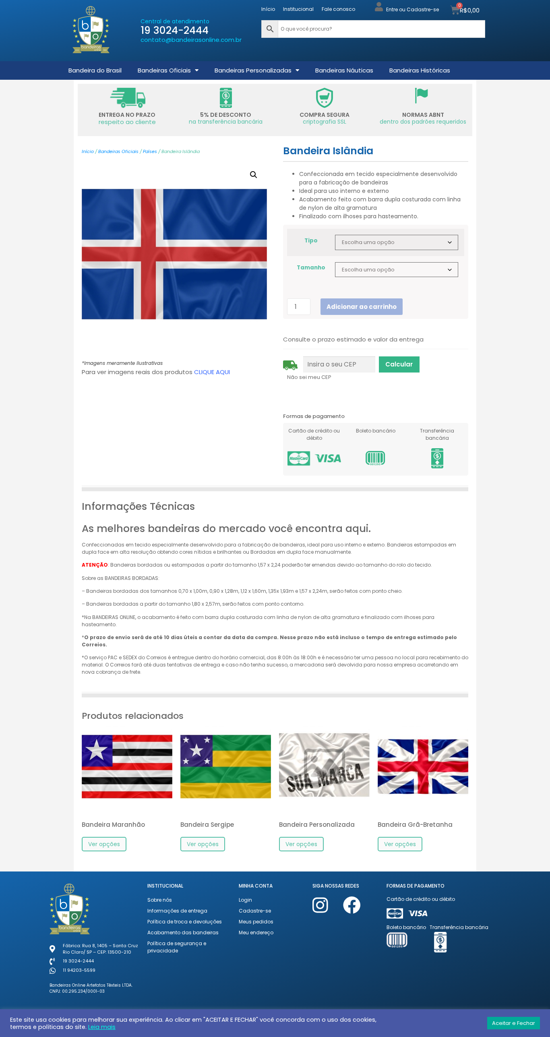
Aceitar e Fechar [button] (513, 1023)
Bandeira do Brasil (95, 70)
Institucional (298, 9)
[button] (253, 175)
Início (268, 9)
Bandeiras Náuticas (344, 70)
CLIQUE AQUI (212, 372)
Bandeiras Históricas (419, 70)
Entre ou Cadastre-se (412, 9)
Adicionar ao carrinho (362, 306)
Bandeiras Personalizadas (253, 70)
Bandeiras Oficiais (164, 70)
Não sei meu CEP (309, 377)
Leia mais (102, 1027)
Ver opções (104, 844)
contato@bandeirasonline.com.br (191, 39)
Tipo (311, 241)
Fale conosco (338, 9)
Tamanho (311, 268)
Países (150, 151)
